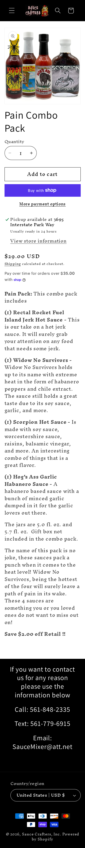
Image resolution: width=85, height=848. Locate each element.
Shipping (13, 263)
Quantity (14, 141)
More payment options (42, 204)
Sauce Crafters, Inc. (41, 834)
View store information (38, 241)
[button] (11, 10)
